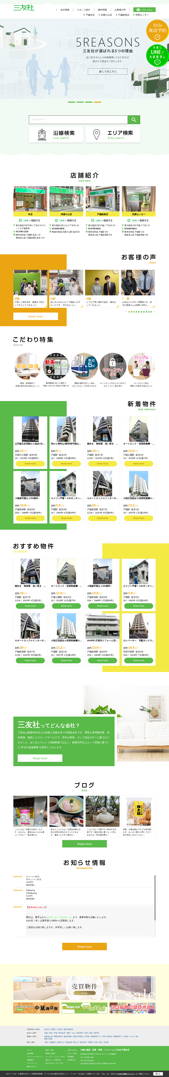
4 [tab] (97, 102)
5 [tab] (139, 311)
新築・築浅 (50, 1050)
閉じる (158, 1074)
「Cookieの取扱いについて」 (126, 1074)
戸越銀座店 (122, 15)
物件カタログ (32, 1066)
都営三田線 (48, 1039)
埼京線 (109, 1036)
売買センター (141, 15)
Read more (35, 316)
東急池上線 (48, 1036)
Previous (126, 312)
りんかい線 (134, 1036)
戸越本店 (89, 15)
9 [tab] (148, 311)
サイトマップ (32, 1063)
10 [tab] (151, 311)
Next (154, 312)
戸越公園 (68, 1042)
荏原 (50, 1033)
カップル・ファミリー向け (55, 1057)
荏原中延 (83, 1042)
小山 (73, 1033)
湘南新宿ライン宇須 (98, 1036)
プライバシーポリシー (35, 1057)
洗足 (100, 1042)
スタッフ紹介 (72, 1053)
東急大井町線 (78, 1036)
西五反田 (62, 1033)
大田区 (59, 1029)
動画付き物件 (50, 1053)
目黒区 (53, 1029)
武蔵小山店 (105, 15)
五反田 (106, 1042)
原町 (91, 1033)
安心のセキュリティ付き (54, 1063)
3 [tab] (89, 102)
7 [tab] (144, 311)
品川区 (46, 1029)
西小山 (75, 1042)
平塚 (55, 1033)
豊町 (68, 1033)
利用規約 (30, 1060)
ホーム (29, 1050)
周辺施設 (71, 1057)
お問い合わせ (146, 10)
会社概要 (30, 1053)
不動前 (90, 1042)
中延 (86, 1033)
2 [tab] (80, 102)
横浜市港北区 (68, 1029)
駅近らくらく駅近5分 (53, 1060)
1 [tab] (71, 102)
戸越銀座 (52, 1042)
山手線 (86, 1036)
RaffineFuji (30, 890)
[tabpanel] (84, 56)
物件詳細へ (31, 885)
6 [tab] (141, 311)
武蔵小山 (60, 1042)
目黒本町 (79, 1033)
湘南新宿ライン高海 (120, 1036)
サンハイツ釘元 (32, 876)
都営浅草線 (58, 1036)
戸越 (46, 1033)
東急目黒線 (68, 1036)
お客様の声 (120, 10)
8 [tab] (146, 311)
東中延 (96, 1033)
